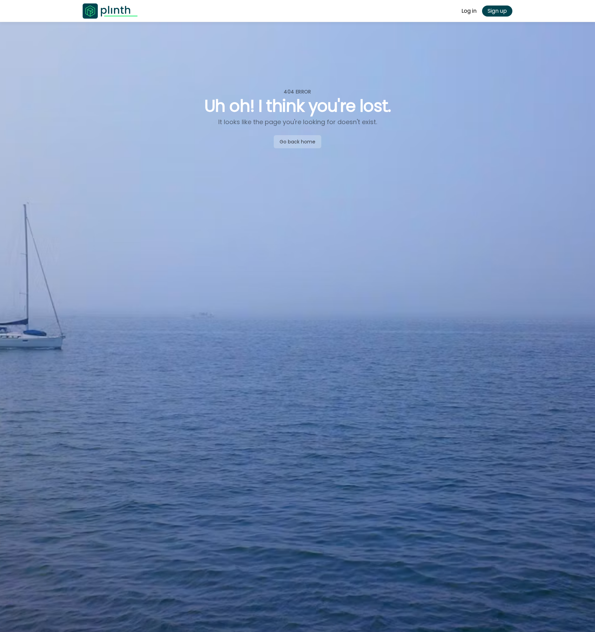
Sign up (497, 11)
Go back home (297, 141)
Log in (469, 11)
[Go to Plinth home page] (110, 11)
